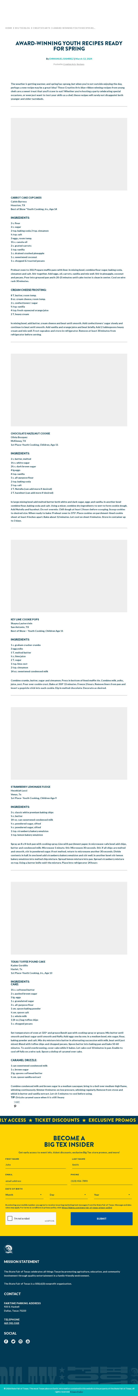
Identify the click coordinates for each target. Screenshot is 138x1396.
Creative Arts (41, 28)
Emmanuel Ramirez (61, 58)
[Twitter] (13, 1341)
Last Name (78, 1159)
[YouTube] (28, 1341)
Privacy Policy (76, 1391)
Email (9, 1175)
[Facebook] (6, 1341)
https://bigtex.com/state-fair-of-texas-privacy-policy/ (87, 1207)
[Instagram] (21, 1341)
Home (8, 28)
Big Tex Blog (22, 28)
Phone (75, 1175)
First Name (12, 1159)
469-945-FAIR (11, 1323)
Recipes (80, 64)
